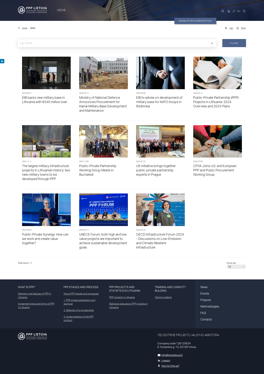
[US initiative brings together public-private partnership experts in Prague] (160, 142)
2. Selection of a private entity (79, 310)
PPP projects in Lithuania (122, 297)
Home (24, 28)
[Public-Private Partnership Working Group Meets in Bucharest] (103, 142)
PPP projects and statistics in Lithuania (124, 288)
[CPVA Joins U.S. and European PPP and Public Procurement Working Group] (217, 142)
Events (204, 293)
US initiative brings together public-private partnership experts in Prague (156, 170)
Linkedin (165, 360)
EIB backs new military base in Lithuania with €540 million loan (44, 99)
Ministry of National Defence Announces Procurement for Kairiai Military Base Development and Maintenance (103, 103)
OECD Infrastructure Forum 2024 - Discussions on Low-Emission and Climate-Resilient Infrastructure (160, 240)
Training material (163, 297)
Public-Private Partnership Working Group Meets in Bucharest (97, 170)
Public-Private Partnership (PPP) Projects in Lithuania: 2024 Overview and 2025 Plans (215, 101)
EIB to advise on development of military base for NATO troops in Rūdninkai (159, 101)
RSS (231, 28)
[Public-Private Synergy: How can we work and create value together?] (46, 210)
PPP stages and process (81, 287)
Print (243, 28)
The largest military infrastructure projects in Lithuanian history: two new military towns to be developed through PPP (46, 172)
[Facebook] (2, 61)
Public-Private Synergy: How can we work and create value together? (45, 238)
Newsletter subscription (195, 21)
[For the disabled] (229, 11)
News (203, 287)
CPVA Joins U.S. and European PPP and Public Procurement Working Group (215, 170)
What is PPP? (26, 287)
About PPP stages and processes (81, 293)
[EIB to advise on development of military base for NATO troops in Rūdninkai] (160, 74)
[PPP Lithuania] (32, 9)
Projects (205, 300)
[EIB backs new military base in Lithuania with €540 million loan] (46, 74)
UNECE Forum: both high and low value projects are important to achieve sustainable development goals (103, 240)
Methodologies (209, 306)
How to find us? (170, 366)
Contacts (206, 319)
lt (234, 11)
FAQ (203, 313)
